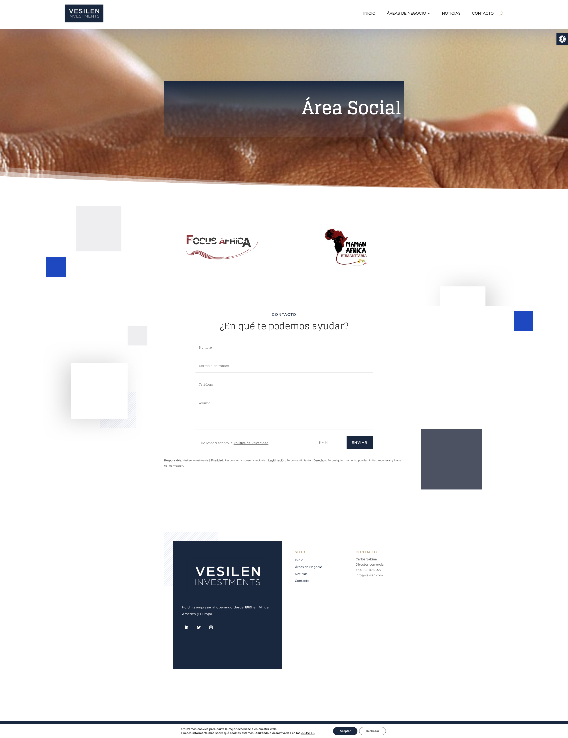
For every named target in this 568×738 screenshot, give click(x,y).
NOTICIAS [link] (451, 13)
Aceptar (345, 731)
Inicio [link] (299, 560)
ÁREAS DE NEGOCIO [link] (406, 13)
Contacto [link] (302, 580)
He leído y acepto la (234, 443)
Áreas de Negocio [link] (308, 567)
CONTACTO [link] (483, 13)
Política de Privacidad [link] (251, 443)
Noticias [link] (301, 574)
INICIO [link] (369, 13)
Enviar (360, 442)
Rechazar (372, 731)
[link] (562, 39)
